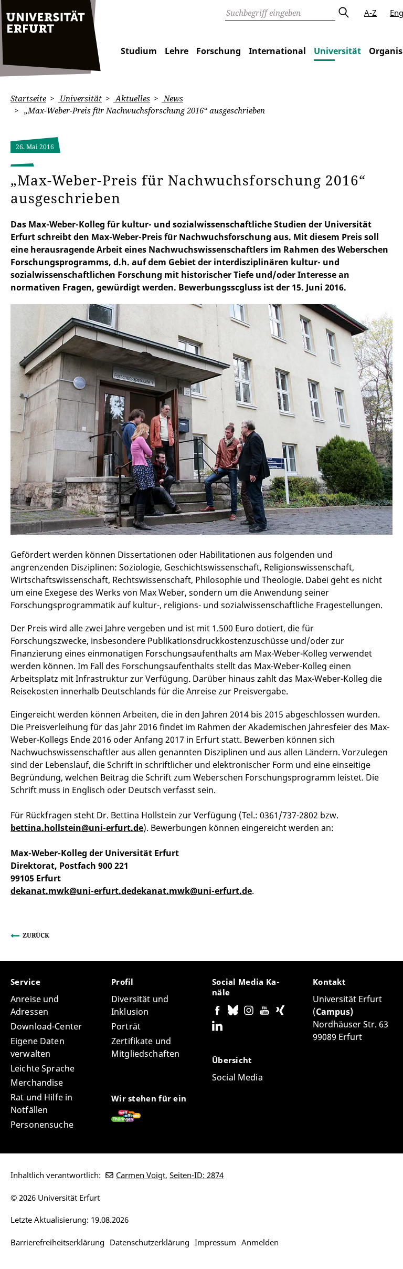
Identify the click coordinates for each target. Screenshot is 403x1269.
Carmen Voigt (140, 1175)
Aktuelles (131, 98)
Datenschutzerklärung (149, 1242)
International (277, 51)
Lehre (176, 51)
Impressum (215, 1242)
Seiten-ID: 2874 (196, 1175)
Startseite (28, 98)
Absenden (343, 12)
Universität (337, 51)
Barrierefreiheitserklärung (57, 1242)
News (172, 98)
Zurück (36, 935)
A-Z (370, 12)
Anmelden (260, 1242)
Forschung (218, 51)
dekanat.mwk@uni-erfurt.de (70, 891)
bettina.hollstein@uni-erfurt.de (76, 828)
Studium (139, 51)
